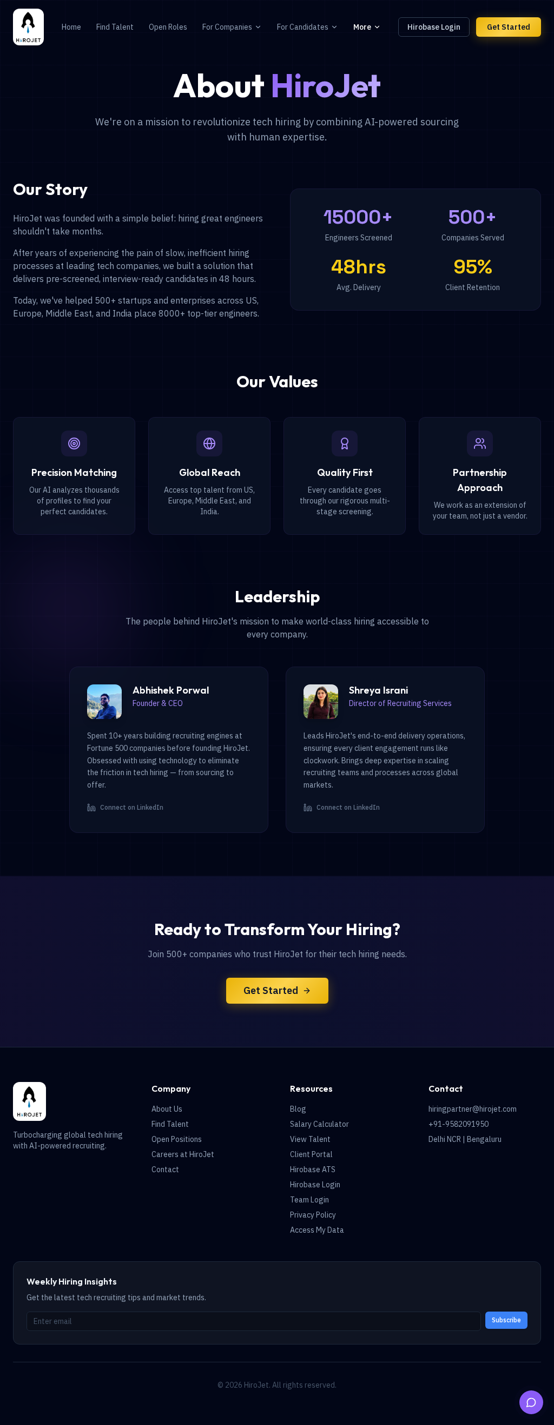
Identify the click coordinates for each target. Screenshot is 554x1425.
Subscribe (506, 1320)
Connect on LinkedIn (131, 807)
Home (71, 27)
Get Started (508, 27)
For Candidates (302, 27)
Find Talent (115, 27)
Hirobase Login (433, 27)
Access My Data (317, 1230)
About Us (166, 1109)
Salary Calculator (319, 1124)
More (362, 27)
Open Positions (176, 1139)
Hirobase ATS (312, 1169)
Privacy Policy (313, 1215)
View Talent (310, 1139)
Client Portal (311, 1154)
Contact (165, 1169)
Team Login (309, 1200)
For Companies (227, 27)
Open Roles (168, 27)
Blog (298, 1109)
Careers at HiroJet (182, 1154)
